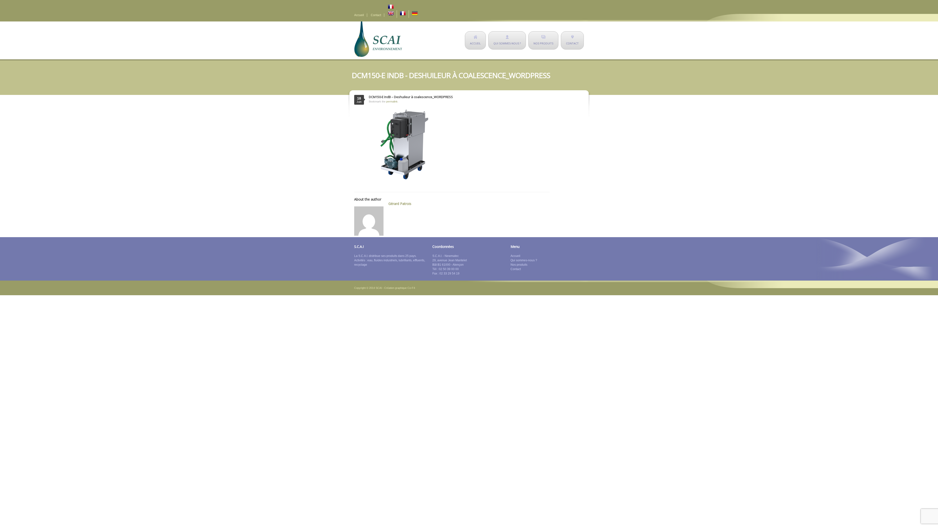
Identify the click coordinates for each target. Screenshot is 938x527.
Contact (376, 15)
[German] (415, 14)
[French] (404, 7)
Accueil (359, 15)
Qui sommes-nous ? (524, 260)
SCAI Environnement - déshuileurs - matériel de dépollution (378, 39)
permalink (392, 101)
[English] (391, 14)
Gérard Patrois (399, 203)
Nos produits (519, 264)
